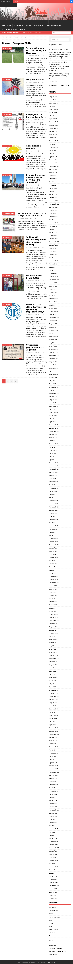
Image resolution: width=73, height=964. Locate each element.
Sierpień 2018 (53, 400)
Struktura (31, 22)
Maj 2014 (52, 561)
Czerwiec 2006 (53, 860)
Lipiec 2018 (52, 403)
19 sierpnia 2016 (32, 280)
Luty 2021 (52, 305)
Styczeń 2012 (53, 649)
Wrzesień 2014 (53, 548)
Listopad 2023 (53, 201)
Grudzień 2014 (53, 538)
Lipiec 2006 (52, 857)
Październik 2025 (54, 128)
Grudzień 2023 (53, 198)
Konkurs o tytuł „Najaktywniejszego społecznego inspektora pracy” (36, 308)
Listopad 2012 (53, 617)
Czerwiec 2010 (53, 709)
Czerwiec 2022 (53, 254)
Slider (50, 926)
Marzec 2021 (53, 302)
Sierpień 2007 (53, 816)
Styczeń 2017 (53, 459)
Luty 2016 (52, 494)
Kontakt (3, 5)
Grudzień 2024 (53, 160)
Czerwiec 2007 (53, 822)
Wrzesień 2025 (53, 131)
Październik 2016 (54, 469)
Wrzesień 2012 (53, 624)
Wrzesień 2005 (53, 889)
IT (31, 218)
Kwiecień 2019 (53, 374)
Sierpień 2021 (53, 286)
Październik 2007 (54, 810)
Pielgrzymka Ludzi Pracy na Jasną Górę (36, 115)
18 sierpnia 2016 (32, 352)
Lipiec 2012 (52, 630)
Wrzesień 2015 (53, 510)
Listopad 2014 (53, 542)
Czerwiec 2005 (53, 898)
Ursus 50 (22, 29)
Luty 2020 (52, 343)
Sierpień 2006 (53, 854)
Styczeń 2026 (53, 119)
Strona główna (6, 1)
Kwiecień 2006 (53, 867)
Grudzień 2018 (53, 387)
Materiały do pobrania (9, 29)
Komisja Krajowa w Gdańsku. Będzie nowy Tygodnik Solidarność (35, 179)
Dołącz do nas (6, 25)
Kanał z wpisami (55, 948)
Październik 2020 (54, 318)
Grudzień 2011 (53, 652)
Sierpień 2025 (53, 134)
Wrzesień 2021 (53, 283)
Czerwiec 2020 (53, 330)
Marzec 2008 (53, 794)
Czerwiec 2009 (53, 747)
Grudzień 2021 (53, 273)
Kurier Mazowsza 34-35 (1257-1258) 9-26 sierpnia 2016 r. (32, 214)
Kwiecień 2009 (53, 753)
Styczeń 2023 (53, 232)
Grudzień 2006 (53, 841)
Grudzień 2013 (53, 576)
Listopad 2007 (53, 807)
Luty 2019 (52, 381)
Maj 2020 (52, 333)
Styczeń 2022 (53, 270)
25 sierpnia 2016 (32, 185)
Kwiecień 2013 (53, 602)
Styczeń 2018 (53, 422)
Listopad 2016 (53, 466)
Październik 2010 (54, 696)
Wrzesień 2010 (53, 699)
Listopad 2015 (53, 504)
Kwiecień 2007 (53, 829)
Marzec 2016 (53, 491)
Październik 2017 (54, 431)
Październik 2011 (54, 658)
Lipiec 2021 (52, 289)
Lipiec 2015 (52, 516)
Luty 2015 (52, 532)
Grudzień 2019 (53, 349)
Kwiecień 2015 (53, 526)
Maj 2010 (52, 712)
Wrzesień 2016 (53, 472)
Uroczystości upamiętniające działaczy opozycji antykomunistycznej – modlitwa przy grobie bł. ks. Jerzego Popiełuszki (59, 66)
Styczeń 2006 (53, 876)
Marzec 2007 (53, 832)
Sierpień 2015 (53, 513)
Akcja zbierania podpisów (33, 147)
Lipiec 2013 (52, 592)
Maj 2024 (52, 182)
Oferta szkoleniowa (54, 25)
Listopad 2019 (53, 352)
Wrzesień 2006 (53, 851)
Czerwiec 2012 (53, 633)
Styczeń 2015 (53, 535)
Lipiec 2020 (52, 327)
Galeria (15, 22)
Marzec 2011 (53, 680)
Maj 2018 (52, 409)
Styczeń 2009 (53, 763)
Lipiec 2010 (52, 706)
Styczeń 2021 (53, 308)
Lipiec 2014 (52, 554)
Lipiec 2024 (52, 175)
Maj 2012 (52, 636)
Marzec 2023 (53, 226)
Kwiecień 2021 (53, 299)
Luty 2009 (52, 759)
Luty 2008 (52, 797)
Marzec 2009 (53, 756)
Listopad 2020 (53, 314)
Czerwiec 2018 (53, 406)
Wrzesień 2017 (53, 434)
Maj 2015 (52, 523)
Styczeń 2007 (53, 838)
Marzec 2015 (53, 529)
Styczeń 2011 (53, 687)
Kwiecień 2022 (53, 261)
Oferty (51, 920)
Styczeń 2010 (53, 725)
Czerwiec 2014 (53, 557)
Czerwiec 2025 (53, 141)
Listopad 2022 (53, 239)
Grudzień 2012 (53, 614)
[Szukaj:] (61, 33)
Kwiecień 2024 (53, 185)
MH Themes (51, 962)
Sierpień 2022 (53, 248)
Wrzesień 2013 (53, 586)
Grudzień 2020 (53, 311)
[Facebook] (71, 1)
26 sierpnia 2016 (32, 120)
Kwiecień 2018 (53, 412)
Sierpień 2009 (53, 740)
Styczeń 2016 (53, 497)
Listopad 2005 (53, 882)
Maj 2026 (52, 106)
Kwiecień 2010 (53, 715)
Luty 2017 (52, 456)
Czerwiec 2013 (53, 595)
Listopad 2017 (53, 428)
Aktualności (5, 22)
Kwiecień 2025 (53, 147)
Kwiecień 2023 (53, 223)
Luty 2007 (52, 835)
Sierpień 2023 (53, 210)
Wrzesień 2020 (53, 321)
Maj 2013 (52, 598)
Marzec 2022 (53, 264)
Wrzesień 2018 (53, 396)
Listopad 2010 (53, 693)
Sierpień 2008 (53, 778)
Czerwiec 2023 (53, 216)
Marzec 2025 (53, 150)
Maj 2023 (52, 220)
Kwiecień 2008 (53, 791)
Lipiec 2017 (52, 441)
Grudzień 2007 (53, 804)
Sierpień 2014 (53, 551)
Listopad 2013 (53, 579)
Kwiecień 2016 (53, 488)
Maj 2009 (52, 750)
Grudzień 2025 (53, 122)
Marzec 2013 (53, 605)
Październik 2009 (54, 734)
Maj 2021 (52, 295)
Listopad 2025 (53, 125)
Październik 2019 (54, 355)
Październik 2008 (54, 772)
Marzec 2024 (53, 188)
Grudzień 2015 (53, 501)
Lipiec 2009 (52, 744)
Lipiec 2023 (52, 213)
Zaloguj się (52, 945)
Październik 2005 (54, 886)
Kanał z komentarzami (57, 951)
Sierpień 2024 (53, 172)
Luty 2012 (52, 646)
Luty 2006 (52, 873)
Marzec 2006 (53, 870)
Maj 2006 (52, 863)
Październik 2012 (54, 620)
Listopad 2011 (53, 655)
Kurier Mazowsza (54, 917)
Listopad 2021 (53, 276)
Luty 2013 (52, 608)
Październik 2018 (54, 393)
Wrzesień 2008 (53, 775)
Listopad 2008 (53, 769)
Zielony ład (52, 936)
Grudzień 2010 (53, 690)
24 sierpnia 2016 (24, 218)
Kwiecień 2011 (53, 677)
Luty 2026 (52, 116)
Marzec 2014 (53, 567)
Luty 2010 (52, 722)
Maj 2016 (52, 485)
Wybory (52, 22)
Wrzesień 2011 (53, 661)
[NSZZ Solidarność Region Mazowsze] (36, 19)
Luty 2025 (52, 153)
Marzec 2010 (53, 718)
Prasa (22, 22)
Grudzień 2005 (53, 879)
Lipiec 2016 (52, 478)
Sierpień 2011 (53, 665)
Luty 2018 (52, 418)
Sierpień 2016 (53, 475)
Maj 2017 (52, 447)
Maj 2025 (52, 144)
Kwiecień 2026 (53, 109)
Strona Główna (53, 929)
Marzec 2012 (53, 643)
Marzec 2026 (53, 112)
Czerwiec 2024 (53, 179)
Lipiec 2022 (52, 251)
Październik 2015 (54, 507)
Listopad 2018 (53, 390)
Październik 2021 (54, 280)
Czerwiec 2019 (53, 368)
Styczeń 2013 (53, 611)
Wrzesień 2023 (53, 207)
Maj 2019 (52, 371)
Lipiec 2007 (52, 819)
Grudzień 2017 (53, 425)
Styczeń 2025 (53, 157)
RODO (16, 1)
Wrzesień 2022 (53, 245)
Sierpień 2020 (53, 324)
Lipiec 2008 (52, 781)
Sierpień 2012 (53, 627)
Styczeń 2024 (53, 194)
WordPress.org (53, 954)
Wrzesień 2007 (53, 813)
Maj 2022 (52, 258)
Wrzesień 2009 (53, 737)
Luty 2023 (52, 229)
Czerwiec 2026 (53, 103)
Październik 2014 (54, 545)
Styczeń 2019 (53, 384)
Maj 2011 (52, 674)
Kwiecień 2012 (53, 639)
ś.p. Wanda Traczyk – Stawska (58, 49)
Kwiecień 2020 (53, 336)
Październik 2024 (54, 166)
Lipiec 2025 (52, 138)
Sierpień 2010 (53, 703)
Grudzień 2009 (53, 728)
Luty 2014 (52, 570)
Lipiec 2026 (52, 100)
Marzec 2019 (53, 377)
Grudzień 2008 (53, 766)
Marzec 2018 (53, 415)
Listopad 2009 (53, 731)
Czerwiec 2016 (53, 482)
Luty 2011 (52, 684)
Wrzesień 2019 (53, 359)
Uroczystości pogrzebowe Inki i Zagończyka (35, 347)
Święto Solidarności (35, 79)
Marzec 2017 (53, 453)
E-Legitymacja (18, 25)
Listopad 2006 (53, 845)
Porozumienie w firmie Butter (34, 276)
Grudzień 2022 (53, 235)
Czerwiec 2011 (53, 671)
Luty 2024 (52, 191)
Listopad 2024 (53, 163)
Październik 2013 (54, 583)
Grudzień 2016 (53, 463)
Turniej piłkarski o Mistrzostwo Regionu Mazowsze (36, 50)
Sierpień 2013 (53, 589)
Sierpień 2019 (53, 362)
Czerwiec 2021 (53, 292)
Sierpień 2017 (53, 437)
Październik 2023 (54, 204)
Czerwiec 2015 (53, 520)
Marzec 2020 (53, 340)
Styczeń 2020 (53, 346)
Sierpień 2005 (53, 892)
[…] (46, 73)
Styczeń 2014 (53, 573)
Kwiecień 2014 (53, 564)
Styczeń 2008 (53, 800)
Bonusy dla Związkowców (34, 25)
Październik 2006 (54, 848)
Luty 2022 (52, 267)
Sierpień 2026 (53, 97)
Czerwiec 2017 (53, 444)
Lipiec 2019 (52, 365)
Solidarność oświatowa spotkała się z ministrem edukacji (36, 241)
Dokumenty (43, 22)
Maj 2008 (52, 788)
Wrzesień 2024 (53, 169)
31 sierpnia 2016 (32, 55)
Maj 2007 (52, 826)
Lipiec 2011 (52, 668)
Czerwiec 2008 (53, 785)
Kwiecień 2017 (53, 450)
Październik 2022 (54, 242)
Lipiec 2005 (52, 895)
